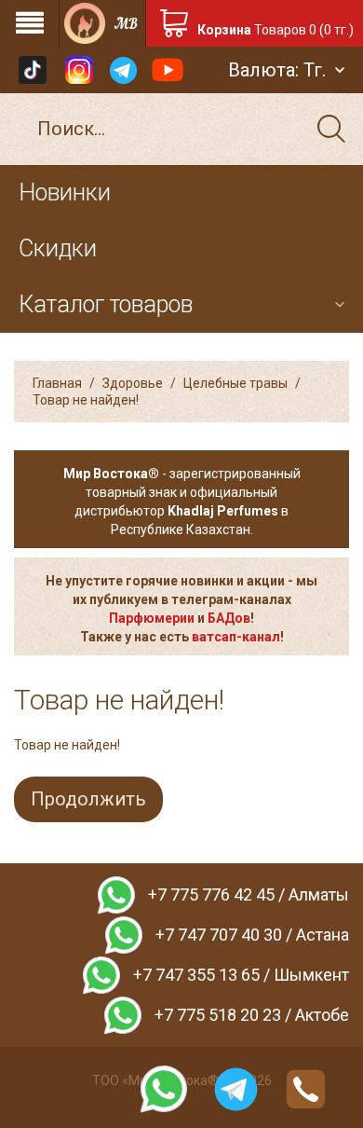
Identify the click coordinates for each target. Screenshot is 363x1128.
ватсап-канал (236, 636)
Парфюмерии (152, 618)
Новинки (65, 192)
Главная (57, 383)
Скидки (58, 248)
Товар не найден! (86, 399)
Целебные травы (235, 383)
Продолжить (88, 799)
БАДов (229, 618)
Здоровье (132, 383)
